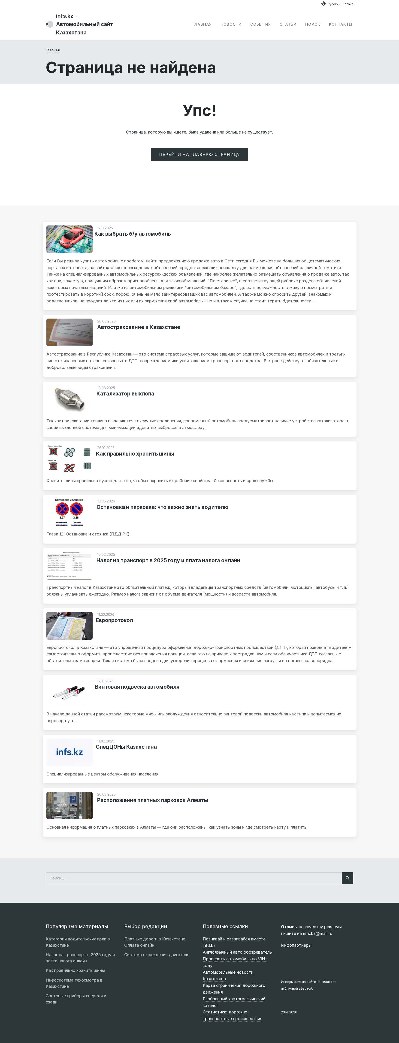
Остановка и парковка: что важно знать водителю (162, 507)
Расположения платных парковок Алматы (152, 800)
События (260, 24)
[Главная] (50, 23)
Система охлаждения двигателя (156, 954)
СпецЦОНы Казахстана (126, 747)
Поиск (312, 24)
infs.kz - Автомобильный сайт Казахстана (84, 24)
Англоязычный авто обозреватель (237, 952)
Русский (334, 4)
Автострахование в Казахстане (138, 327)
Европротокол (114, 620)
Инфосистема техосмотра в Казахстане (74, 983)
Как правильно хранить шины (135, 453)
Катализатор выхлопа (125, 393)
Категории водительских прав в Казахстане (78, 942)
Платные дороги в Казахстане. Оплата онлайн (155, 942)
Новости (231, 24)
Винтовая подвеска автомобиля (137, 687)
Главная (202, 24)
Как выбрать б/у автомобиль (132, 234)
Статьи (288, 24)
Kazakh (348, 4)
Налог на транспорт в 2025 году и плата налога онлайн (168, 560)
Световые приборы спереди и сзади (76, 998)
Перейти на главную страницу (199, 154)
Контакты (340, 24)
